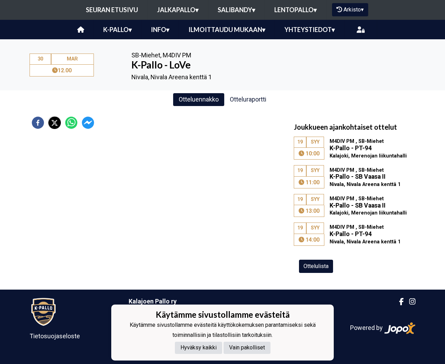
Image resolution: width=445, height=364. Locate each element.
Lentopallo (295, 10)
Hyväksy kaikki (198, 347)
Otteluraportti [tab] (248, 99)
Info (160, 29)
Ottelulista (316, 266)
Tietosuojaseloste (55, 336)
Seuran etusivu (112, 10)
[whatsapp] (71, 122)
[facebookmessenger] (88, 122)
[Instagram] (409, 302)
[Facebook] (399, 302)
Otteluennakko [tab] (199, 99)
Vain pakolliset (247, 347)
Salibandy (236, 10)
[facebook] (38, 122)
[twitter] (54, 122)
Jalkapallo (178, 10)
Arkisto (353, 9)
